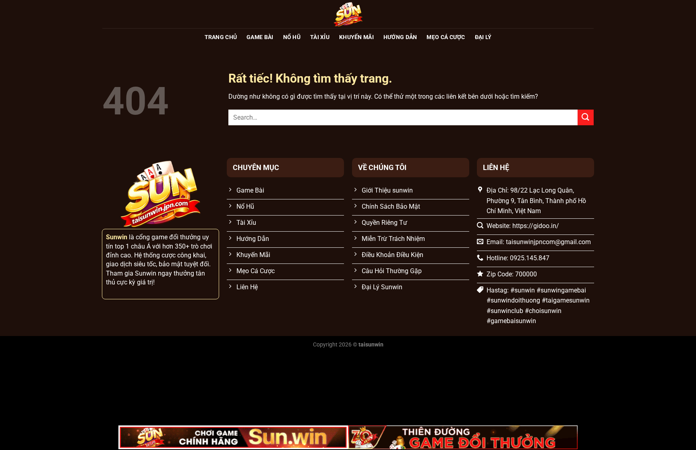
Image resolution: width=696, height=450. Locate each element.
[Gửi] (586, 117)
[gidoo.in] (348, 14)
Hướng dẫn (400, 37)
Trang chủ (221, 37)
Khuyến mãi (356, 37)
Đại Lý (483, 37)
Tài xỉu (319, 37)
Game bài (259, 37)
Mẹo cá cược (446, 37)
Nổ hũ (291, 37)
